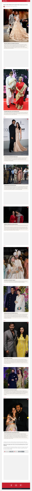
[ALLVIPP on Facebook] (11, 485)
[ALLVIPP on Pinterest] (21, 485)
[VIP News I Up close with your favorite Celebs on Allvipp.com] (15, 1)
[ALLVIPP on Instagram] (16, 485)
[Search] (27, 1)
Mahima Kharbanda (7, 6)
